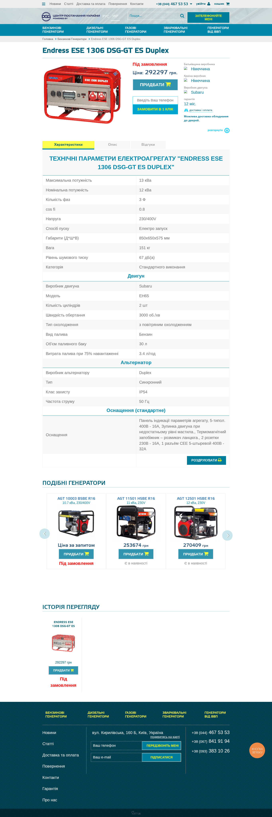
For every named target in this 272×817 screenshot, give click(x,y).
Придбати (152, 84)
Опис (112, 145)
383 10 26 (211, 750)
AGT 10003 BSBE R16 (76, 499)
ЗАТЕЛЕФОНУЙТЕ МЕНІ (208, 17)
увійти (201, 4)
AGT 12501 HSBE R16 (196, 499)
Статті (68, 4)
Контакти (136, 4)
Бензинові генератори (53, 30)
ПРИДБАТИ (74, 554)
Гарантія (50, 788)
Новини (55, 4)
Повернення (118, 4)
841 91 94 (211, 741)
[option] (82, 95)
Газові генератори (135, 30)
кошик (219, 4)
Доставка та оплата (90, 4)
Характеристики (68, 145)
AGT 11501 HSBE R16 (136, 499)
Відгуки (148, 145)
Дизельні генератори (97, 30)
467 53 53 (172, 4)
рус (106, 16)
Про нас (49, 800)
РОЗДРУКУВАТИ (204, 460)
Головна (47, 39)
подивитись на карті (165, 737)
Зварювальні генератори (176, 30)
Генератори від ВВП (218, 30)
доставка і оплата (200, 110)
